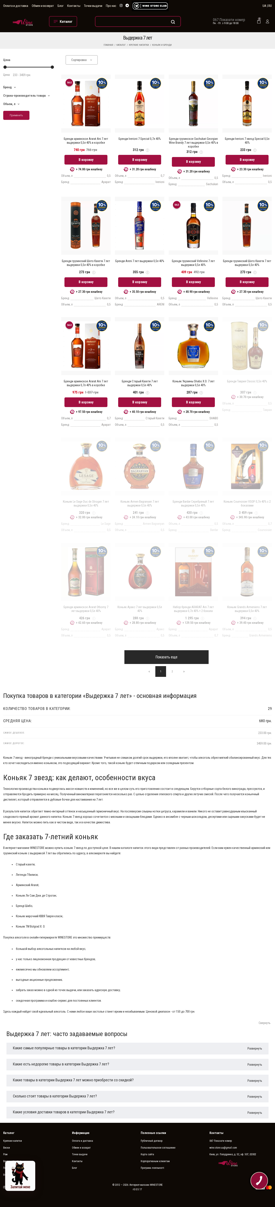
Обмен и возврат (43, 6)
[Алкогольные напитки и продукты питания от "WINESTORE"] (23, 21)
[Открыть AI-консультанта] (20, 1176)
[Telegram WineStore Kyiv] (150, 6)
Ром (5, 1154)
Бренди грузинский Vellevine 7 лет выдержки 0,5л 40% (193, 263)
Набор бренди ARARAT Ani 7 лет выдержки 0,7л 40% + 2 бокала (193, 609)
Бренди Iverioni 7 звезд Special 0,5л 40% (247, 140)
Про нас (111, 6)
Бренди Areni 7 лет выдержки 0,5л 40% (139, 261)
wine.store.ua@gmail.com (223, 1147)
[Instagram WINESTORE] (121, 5)
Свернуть (264, 1023)
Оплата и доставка (15, 6)
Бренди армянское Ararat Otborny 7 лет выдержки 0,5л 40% (86, 609)
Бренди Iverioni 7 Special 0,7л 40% (140, 138)
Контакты (73, 6)
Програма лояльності (152, 1167)
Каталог (121, 45)
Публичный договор (151, 1140)
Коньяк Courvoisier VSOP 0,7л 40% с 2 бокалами (247, 503)
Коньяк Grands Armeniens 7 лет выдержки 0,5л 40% (247, 609)
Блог (61, 6)
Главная (108, 45)
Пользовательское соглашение (158, 1147)
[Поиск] (138, 21)
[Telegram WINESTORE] (127, 5)
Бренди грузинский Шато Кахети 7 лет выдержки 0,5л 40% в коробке (86, 263)
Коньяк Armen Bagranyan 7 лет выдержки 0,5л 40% (140, 503)
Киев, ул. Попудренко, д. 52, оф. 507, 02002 (232, 1154)
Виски (6, 1147)
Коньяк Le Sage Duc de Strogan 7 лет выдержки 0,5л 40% (86, 503)
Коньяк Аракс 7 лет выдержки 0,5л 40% (140, 609)
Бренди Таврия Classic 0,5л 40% (247, 381)
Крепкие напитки (139, 45)
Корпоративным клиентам (155, 1161)
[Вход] (267, 21)
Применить (16, 115)
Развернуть (255, 1048)
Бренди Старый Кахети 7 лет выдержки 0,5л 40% (140, 383)
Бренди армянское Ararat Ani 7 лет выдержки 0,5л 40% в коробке (86, 140)
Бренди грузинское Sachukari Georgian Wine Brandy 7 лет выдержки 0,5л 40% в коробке (193, 142)
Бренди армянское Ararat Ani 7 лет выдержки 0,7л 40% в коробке (86, 383)
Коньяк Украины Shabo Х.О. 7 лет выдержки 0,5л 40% (193, 383)
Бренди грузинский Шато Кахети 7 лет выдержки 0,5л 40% (247, 263)
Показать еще (166, 657)
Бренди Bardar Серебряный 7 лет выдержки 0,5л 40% (193, 503)
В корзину (86, 160)
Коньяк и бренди (162, 45)
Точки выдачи (93, 6)
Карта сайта (147, 1154)
